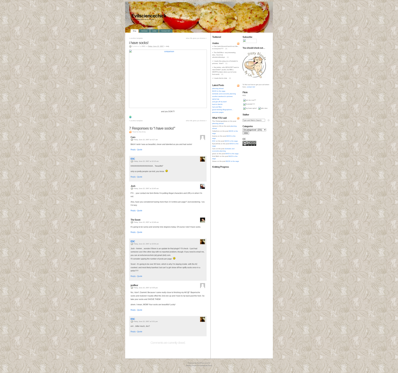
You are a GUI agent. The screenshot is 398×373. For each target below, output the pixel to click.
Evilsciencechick (148, 15)
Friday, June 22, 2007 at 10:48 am (146, 222)
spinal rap (215, 99)
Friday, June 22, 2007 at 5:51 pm (146, 321)
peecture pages (218, 112)
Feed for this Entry (139, 132)
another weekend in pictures (222, 96)
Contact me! (165, 31)
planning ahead (218, 88)
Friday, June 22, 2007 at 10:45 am (146, 188)
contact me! (251, 87)
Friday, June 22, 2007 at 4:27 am (146, 139)
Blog (134, 31)
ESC (143, 46)
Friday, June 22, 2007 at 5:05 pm (146, 288)
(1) (228, 57)
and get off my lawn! (219, 102)
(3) (226, 48)
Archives (144, 31)
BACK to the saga (218, 91)
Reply (133, 150)
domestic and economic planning (224, 94)
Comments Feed (206, 365)
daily (167, 46)
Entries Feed (191, 365)
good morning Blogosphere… (222, 109)
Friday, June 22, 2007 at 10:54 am (146, 244)
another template (136, 38)
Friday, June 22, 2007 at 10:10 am (146, 161)
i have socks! (138, 43)
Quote (139, 150)
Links (154, 31)
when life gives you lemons (196, 38)
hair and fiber (217, 107)
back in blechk (217, 104)
